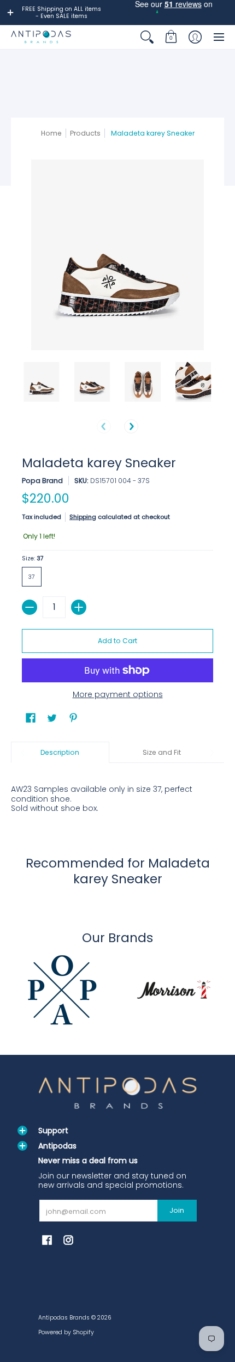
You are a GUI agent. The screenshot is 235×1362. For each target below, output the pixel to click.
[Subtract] (29, 607)
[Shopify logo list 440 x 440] (173, 989)
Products (85, 133)
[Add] (78, 607)
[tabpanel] (117, 792)
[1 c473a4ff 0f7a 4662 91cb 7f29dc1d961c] (61, 989)
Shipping (82, 516)
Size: (33, 558)
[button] (171, 36)
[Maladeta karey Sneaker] (42, 382)
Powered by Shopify (66, 1332)
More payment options (118, 695)
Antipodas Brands (64, 1318)
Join (176, 1210)
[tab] (60, 753)
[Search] (147, 36)
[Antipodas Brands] (41, 36)
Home (51, 133)
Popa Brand (42, 480)
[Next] (131, 426)
